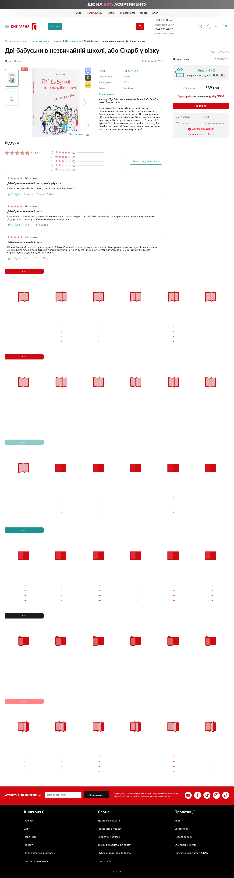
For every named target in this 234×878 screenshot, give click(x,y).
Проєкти (29, 767)
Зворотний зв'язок (109, 759)
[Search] (140, 26)
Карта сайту (105, 784)
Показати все (106, 94)
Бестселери (181, 751)
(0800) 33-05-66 (164, 19)
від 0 (206, 117)
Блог (27, 751)
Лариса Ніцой (131, 70)
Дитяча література (16, 40)
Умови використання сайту (114, 767)
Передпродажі (183, 759)
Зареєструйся (185, 96)
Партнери (30, 759)
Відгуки (18, 60)
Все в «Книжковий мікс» (192, 271)
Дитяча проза (73, 40)
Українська (129, 88)
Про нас (29, 743)
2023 (126, 82)
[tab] (83, 143)
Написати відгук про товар (146, 161)
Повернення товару (109, 751)
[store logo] (24, 26)
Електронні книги (185, 767)
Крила (127, 76)
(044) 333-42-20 (164, 29)
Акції (177, 743)
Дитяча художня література (45, 40)
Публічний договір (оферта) (114, 775)
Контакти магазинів (36, 784)
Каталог (55, 26)
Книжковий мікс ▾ (21, 271)
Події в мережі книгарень (39, 775)
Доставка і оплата (109, 743)
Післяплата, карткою (214, 123)
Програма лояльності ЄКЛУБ (192, 775)
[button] (84, 103)
